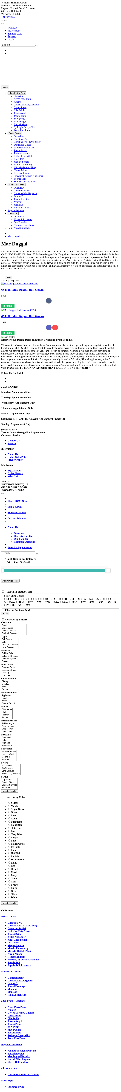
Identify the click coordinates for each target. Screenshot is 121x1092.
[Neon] (5, 687)
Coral (14, 872)
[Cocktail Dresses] (13, 633)
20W (39, 602)
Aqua (14, 818)
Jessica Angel (15, 1021)
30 (110, 599)
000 (9, 599)
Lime (13, 815)
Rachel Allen (14, 1032)
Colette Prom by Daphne (21, 1012)
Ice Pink (15, 847)
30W (83, 602)
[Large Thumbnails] (5, 273)
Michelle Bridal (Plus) (19, 951)
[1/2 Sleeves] (10, 765)
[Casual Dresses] (13, 630)
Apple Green (18, 809)
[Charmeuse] (6, 709)
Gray (13, 891)
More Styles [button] (7, 1080)
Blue (13, 831)
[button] (17, 93)
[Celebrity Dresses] (11, 656)
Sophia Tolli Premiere (19, 965)
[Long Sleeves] (10, 771)
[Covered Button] (9, 667)
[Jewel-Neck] (9, 745)
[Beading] (8, 698)
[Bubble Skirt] (11, 653)
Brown (14, 884)
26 (97, 599)
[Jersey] (6, 717)
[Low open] (9, 675)
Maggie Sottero (16, 945)
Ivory (14, 875)
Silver (14, 894)
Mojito (14, 806)
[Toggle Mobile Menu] (2, 493)
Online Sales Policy (18, 457)
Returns (12, 443)
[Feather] (6, 715)
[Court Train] (8, 731)
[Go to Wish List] (5, 20)
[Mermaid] (9, 757)
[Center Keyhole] (11, 658)
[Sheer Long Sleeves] (10, 773)
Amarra (12, 1009)
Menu (5, 87)
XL (20, 605)
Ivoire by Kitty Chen (19, 931)
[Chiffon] (6, 712)
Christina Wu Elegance (20, 980)
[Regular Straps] (9, 782)
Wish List (12, 27)
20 (79, 599)
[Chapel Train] (8, 729)
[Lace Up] (9, 672)
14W (12, 602)
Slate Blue (16, 828)
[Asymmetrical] (8, 726)
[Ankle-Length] (8, 723)
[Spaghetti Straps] (9, 785)
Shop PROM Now (17, 501)
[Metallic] (5, 684)
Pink (13, 850)
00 (15, 599)
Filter (8, 277)
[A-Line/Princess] (9, 751)
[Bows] (8, 701)
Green (14, 812)
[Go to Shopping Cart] (2, 20)
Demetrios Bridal (17, 928)
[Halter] (9, 740)
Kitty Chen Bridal (17, 939)
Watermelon (17, 859)
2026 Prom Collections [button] (13, 1001)
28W (74, 602)
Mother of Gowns (17, 512)
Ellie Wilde (13, 1018)
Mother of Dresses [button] (11, 971)
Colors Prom (14, 1015)
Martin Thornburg (18, 948)
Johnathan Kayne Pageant (22, 1050)
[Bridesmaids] (13, 628)
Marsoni (12, 989)
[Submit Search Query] (36, 553)
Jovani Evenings (16, 986)
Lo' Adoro (13, 942)
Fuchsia (15, 856)
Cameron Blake (16, 977)
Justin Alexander (17, 937)
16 (66, 599)
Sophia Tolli (14, 962)
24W (56, 602)
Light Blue (16, 825)
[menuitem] (64, 27)
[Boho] (9, 642)
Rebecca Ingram (16, 956)
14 (60, 599)
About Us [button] (13, 527)
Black (14, 888)
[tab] (64, 527)
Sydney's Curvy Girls (19, 1035)
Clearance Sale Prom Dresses (23, 1074)
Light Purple (18, 843)
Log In (11, 39)
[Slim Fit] (9, 759)
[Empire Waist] (9, 754)
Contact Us (14, 440)
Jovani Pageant (16, 1053)
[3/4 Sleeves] (10, 768)
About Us (13, 454)
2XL (28, 605)
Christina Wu (15, 922)
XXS (101, 602)
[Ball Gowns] (9, 639)
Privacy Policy (15, 459)
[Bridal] (13, 625)
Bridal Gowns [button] (8, 916)
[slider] (108, 570)
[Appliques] (8, 695)
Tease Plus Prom (16, 1038)
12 (53, 599)
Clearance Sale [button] (9, 1068)
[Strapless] (9, 787)
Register (12, 36)
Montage (12, 992)
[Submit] (36, 45)
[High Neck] (9, 743)
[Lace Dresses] (9, 647)
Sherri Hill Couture (18, 1062)
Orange (15, 869)
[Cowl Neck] (9, 737)
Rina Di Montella (17, 994)
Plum (14, 862)
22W (47, 602)
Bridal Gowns (15, 506)
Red (13, 865)
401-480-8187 (8, 16)
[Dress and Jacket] (9, 644)
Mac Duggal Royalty (19, 1056)
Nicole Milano (15, 954)
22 (85, 599)
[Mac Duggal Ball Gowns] (19, 283)
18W (30, 602)
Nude (14, 878)
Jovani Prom (14, 1024)
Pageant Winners (17, 518)
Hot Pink (15, 853)
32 (5, 602)
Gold (13, 881)
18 (72, 599)
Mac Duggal (14, 236)
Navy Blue (16, 834)
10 (47, 599)
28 (104, 599)
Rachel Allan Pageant (19, 1059)
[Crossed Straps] (9, 670)
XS (109, 602)
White (14, 897)
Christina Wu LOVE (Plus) (22, 925)
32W (92, 602)
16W (21, 602)
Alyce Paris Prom (17, 1007)
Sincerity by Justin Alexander (23, 959)
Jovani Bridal (15, 934)
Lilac (13, 840)
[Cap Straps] (9, 779)
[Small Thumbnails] (3, 273)
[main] (60, 288)
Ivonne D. (13, 983)
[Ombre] (5, 689)
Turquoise (16, 821)
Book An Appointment (20, 547)
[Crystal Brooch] (8, 703)
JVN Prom (13, 1027)
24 (91, 599)
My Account (14, 30)
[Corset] (11, 661)
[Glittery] (5, 681)
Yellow (14, 802)
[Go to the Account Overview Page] (2, 23)
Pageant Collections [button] (11, 1044)
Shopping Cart (15, 33)
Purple (14, 837)
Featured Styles (16, 1086)
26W (65, 602)
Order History (15, 473)
